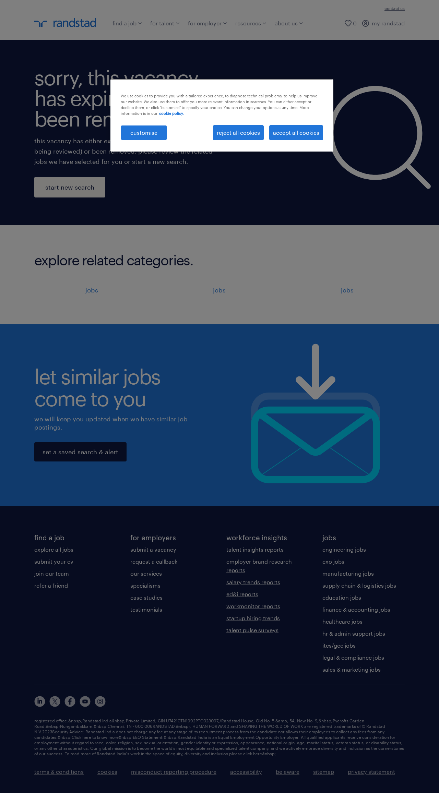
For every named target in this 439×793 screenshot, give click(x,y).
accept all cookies (296, 132)
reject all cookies (238, 132)
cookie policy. (171, 113)
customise (143, 132)
